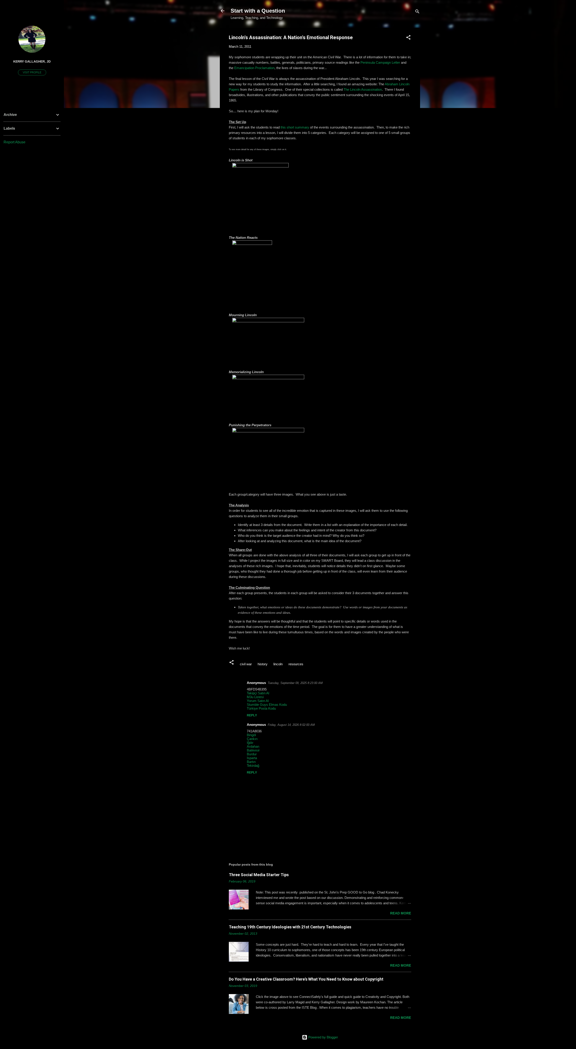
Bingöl (251, 735)
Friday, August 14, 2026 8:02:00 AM (291, 724)
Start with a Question (258, 11)
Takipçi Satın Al (258, 693)
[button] (408, 38)
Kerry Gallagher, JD (32, 61)
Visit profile (32, 72)
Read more (400, 913)
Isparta (252, 758)
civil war (246, 664)
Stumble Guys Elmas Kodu (267, 704)
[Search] (417, 12)
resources (295, 664)
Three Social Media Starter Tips (259, 874)
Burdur (252, 754)
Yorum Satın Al (258, 701)
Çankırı (252, 739)
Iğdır (250, 742)
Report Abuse (14, 142)
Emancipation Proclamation (254, 68)
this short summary (295, 127)
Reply (252, 715)
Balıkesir (253, 750)
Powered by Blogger (322, 1037)
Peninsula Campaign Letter (380, 62)
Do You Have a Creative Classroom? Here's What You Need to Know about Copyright (306, 979)
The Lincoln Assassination (363, 89)
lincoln (278, 664)
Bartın (251, 762)
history (263, 664)
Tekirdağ (253, 765)
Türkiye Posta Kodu (261, 708)
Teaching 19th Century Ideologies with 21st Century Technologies (290, 927)
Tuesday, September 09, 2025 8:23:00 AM (295, 683)
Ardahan (253, 746)
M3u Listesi (255, 697)
